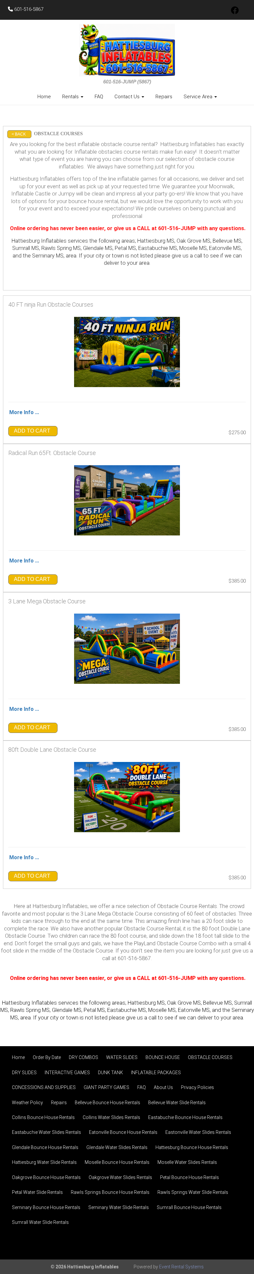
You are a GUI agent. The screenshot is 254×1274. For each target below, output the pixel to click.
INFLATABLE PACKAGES (156, 1072)
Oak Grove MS (193, 241)
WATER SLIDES (122, 1057)
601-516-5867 (28, 9)
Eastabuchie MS (126, 1010)
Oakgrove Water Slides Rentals (120, 1177)
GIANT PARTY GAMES (106, 1087)
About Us (163, 1087)
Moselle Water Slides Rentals (187, 1162)
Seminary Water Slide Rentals (118, 1207)
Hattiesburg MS (155, 241)
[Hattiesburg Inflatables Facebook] (235, 12)
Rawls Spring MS (61, 248)
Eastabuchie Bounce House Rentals (185, 1117)
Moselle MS (162, 1010)
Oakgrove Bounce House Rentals (46, 1177)
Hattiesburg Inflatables (39, 241)
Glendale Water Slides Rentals (117, 1147)
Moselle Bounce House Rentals (117, 1162)
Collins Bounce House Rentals (43, 1117)
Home (44, 97)
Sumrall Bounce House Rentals (189, 1207)
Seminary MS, (48, 256)
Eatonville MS (194, 1010)
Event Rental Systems (181, 1266)
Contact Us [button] (127, 97)
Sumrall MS (25, 248)
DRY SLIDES (24, 1072)
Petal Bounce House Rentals (189, 1177)
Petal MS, (126, 248)
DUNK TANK (110, 1072)
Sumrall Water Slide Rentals (40, 1222)
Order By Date (47, 1057)
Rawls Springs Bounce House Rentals (110, 1192)
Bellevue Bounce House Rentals (107, 1102)
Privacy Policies (197, 1087)
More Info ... (24, 412)
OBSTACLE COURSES (210, 1057)
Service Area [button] (199, 97)
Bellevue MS (217, 1003)
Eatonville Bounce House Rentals (123, 1132)
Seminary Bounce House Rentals (46, 1207)
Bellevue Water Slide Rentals (177, 1102)
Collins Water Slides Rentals (111, 1117)
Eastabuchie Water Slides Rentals (46, 1132)
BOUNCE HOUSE (163, 1057)
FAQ (99, 97)
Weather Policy (27, 1102)
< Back (19, 134)
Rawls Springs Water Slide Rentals (192, 1192)
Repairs (163, 97)
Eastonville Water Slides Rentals (198, 1132)
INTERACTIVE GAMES (67, 1072)
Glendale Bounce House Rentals (45, 1147)
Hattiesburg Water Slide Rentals (44, 1162)
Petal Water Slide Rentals (37, 1192)
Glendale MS (66, 1010)
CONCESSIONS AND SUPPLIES (44, 1087)
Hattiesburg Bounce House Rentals (191, 1147)
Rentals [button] (71, 97)
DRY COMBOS (83, 1057)
